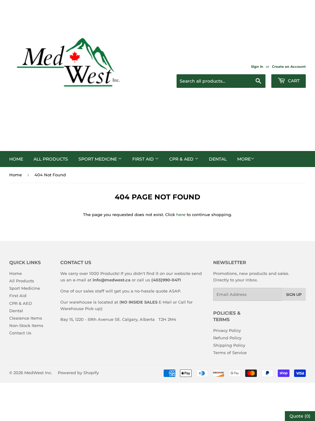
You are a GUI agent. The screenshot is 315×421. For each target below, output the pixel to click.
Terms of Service (230, 352)
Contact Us (20, 332)
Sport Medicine (98, 159)
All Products (51, 159)
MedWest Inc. (38, 372)
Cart (293, 81)
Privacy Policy (227, 330)
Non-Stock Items (26, 325)
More (244, 159)
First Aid (143, 159)
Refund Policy (227, 337)
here (180, 214)
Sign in (257, 66)
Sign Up (294, 294)
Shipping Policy (229, 345)
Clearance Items (25, 318)
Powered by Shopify (78, 372)
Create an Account (289, 66)
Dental (218, 159)
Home (16, 159)
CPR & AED (182, 159)
